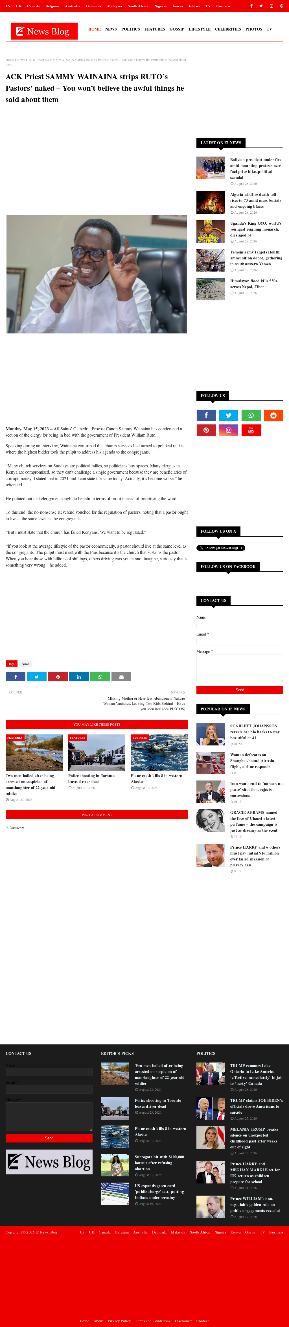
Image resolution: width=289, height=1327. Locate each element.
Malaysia (114, 5)
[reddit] (274, 415)
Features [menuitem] (154, 29)
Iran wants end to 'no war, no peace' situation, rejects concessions (256, 789)
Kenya (177, 5)
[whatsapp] (251, 415)
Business (223, 5)
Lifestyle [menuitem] (200, 29)
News (21, 59)
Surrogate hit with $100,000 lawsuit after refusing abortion (159, 1163)
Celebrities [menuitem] (228, 29)
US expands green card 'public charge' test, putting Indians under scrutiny (159, 1191)
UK (18, 5)
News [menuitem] (111, 29)
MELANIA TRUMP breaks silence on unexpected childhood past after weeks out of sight (254, 1138)
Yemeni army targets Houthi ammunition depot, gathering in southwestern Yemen (256, 258)
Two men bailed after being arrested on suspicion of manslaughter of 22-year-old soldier (30, 784)
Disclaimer (183, 1320)
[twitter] (261, 6)
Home (10, 59)
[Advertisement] (97, 160)
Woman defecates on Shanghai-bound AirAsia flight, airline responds (252, 760)
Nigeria (160, 5)
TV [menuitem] (269, 29)
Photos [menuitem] (254, 29)
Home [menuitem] (94, 29)
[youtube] (251, 430)
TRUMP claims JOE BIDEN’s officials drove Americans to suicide (256, 1106)
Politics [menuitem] (130, 29)
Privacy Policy (119, 1320)
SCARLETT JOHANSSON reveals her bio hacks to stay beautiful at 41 (255, 732)
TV (208, 5)
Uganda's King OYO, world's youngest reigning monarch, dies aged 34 (255, 229)
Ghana (194, 5)
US (8, 5)
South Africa (138, 5)
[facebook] (251, 6)
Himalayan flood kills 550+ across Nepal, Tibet (254, 284)
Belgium (52, 5)
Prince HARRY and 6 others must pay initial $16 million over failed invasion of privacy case (255, 856)
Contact (202, 1320)
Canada (33, 5)
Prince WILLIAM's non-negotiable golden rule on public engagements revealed (255, 1204)
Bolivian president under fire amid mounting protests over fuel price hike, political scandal (255, 168)
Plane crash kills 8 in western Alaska (156, 778)
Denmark (93, 5)
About (99, 1320)
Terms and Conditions (153, 1320)
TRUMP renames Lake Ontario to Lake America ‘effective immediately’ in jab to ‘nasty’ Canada (256, 1074)
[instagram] (271, 6)
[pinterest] (280, 6)
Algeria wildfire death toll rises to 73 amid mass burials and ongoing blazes (255, 200)
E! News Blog (46, 1232)
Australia (72, 5)
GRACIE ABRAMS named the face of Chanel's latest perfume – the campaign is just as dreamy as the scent (253, 821)
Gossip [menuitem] (177, 29)
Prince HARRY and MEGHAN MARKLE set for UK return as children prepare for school (255, 1173)
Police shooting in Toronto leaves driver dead (91, 778)
